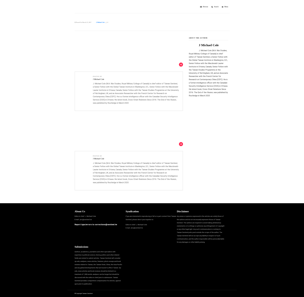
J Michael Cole (100, 22)
